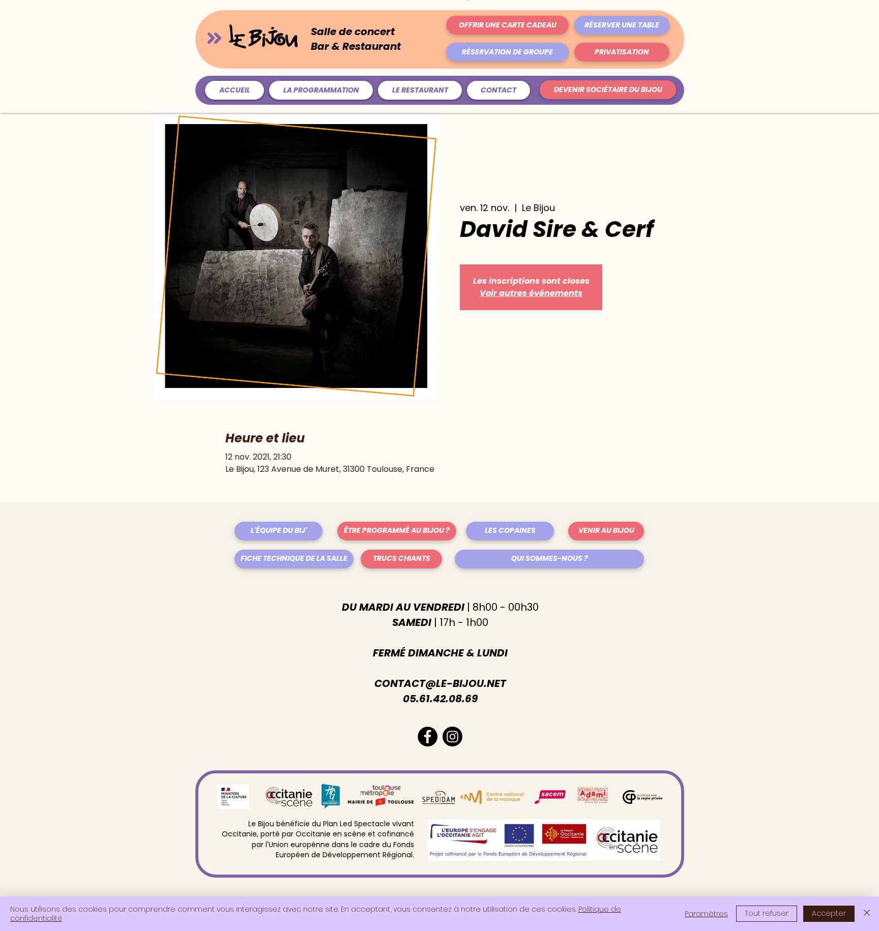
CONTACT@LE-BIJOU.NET (440, 683)
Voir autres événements (531, 293)
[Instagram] (452, 736)
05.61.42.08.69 (440, 699)
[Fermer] (867, 914)
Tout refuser (766, 913)
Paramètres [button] (706, 914)
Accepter (829, 913)
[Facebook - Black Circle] (427, 736)
